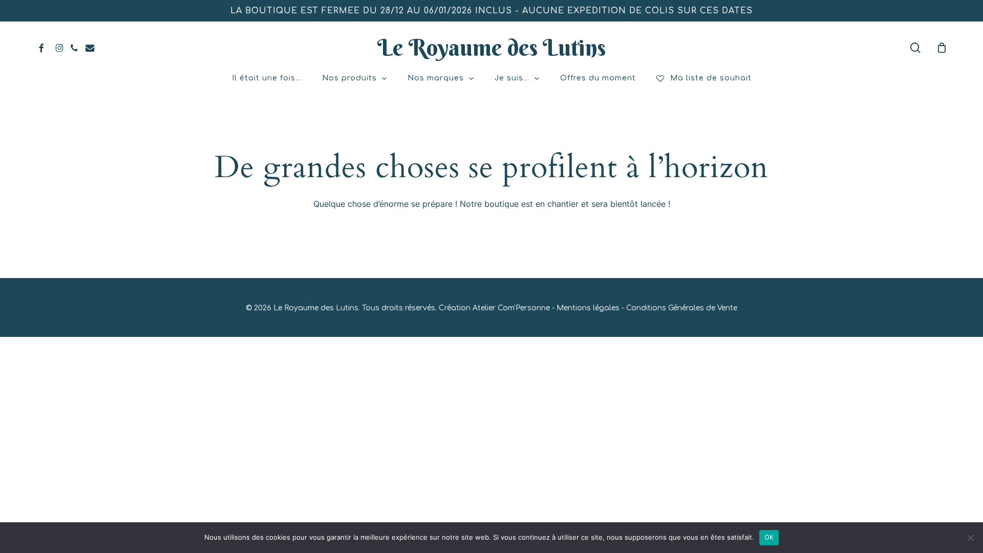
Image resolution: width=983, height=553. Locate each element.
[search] (915, 47)
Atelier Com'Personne (511, 308)
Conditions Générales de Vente (681, 308)
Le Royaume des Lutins (491, 47)
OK (769, 537)
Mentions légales (588, 308)
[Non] (970, 538)
